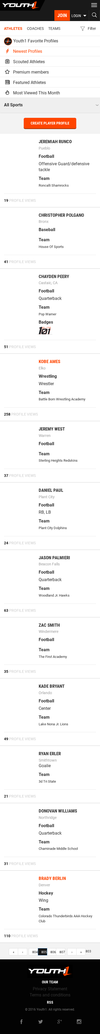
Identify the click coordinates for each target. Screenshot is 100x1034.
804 (35, 952)
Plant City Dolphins (53, 528)
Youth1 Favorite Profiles (35, 40)
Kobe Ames (49, 361)
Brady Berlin (52, 878)
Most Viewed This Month (36, 92)
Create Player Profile (50, 123)
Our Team (50, 982)
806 (53, 952)
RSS (50, 1002)
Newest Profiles (27, 51)
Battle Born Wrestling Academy (62, 399)
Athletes (13, 28)
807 (62, 952)
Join (62, 15)
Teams (54, 28)
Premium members (30, 72)
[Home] (22, 5)
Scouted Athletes (28, 61)
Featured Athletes (29, 82)
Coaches (35, 28)
